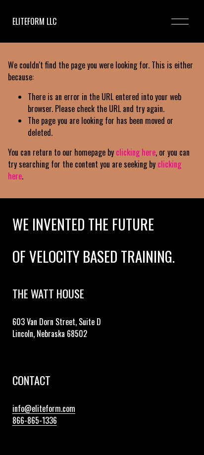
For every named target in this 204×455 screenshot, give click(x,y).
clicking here (135, 152)
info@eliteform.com (43, 408)
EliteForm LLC (34, 21)
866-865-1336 (34, 420)
